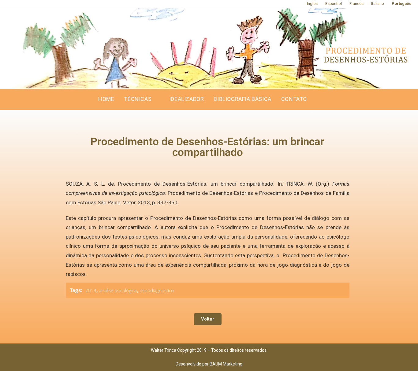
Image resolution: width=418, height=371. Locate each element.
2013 (90, 290)
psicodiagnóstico (157, 290)
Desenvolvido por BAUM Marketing (209, 364)
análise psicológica (118, 290)
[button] (208, 319)
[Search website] (318, 99)
